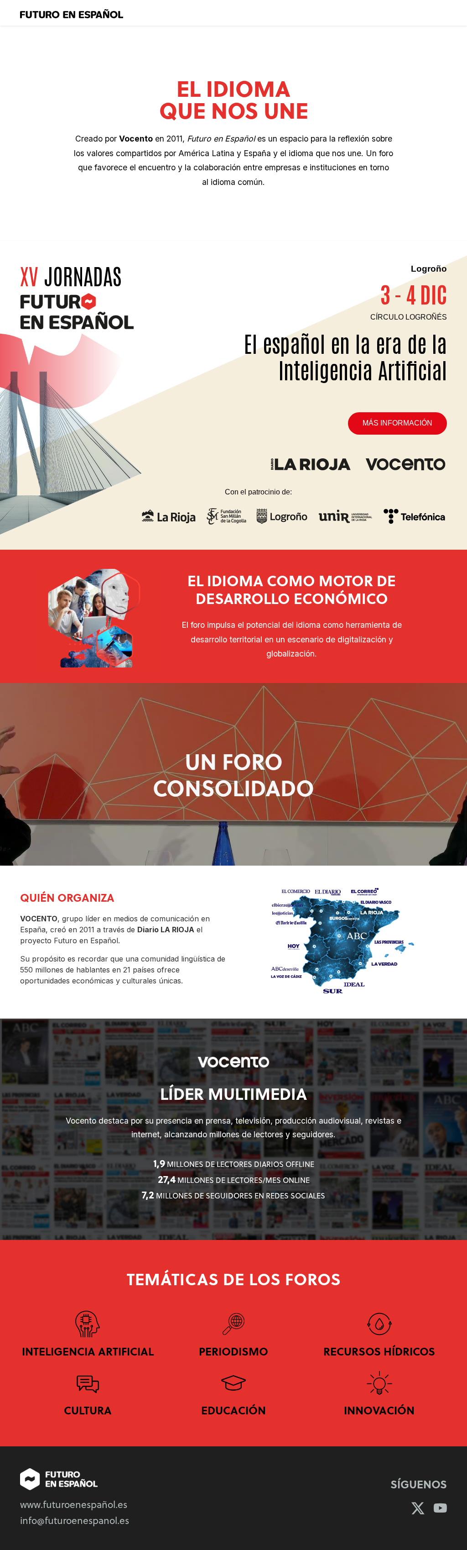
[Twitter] (418, 1508)
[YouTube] (440, 1508)
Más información (397, 423)
